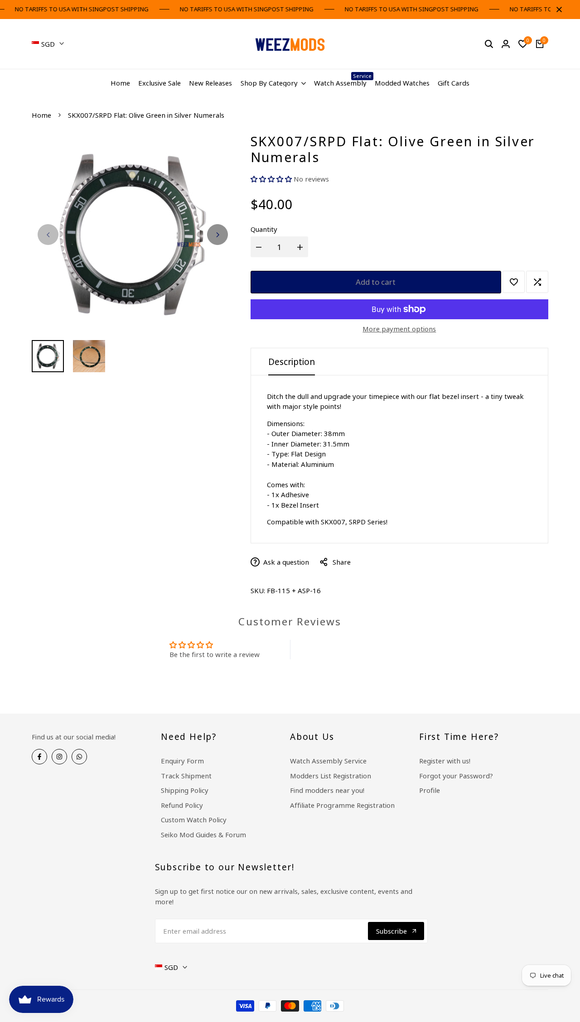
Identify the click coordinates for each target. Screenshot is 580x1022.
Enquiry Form (182, 760)
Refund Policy (182, 805)
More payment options (399, 328)
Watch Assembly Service (328, 760)
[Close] (557, 9)
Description (291, 362)
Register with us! (444, 760)
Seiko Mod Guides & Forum (203, 834)
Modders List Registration (330, 775)
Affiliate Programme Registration (342, 805)
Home (41, 115)
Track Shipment (186, 775)
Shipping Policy (184, 790)
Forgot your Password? (456, 775)
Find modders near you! (327, 790)
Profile (429, 790)
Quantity (264, 229)
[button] (272, 178)
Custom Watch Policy (194, 819)
